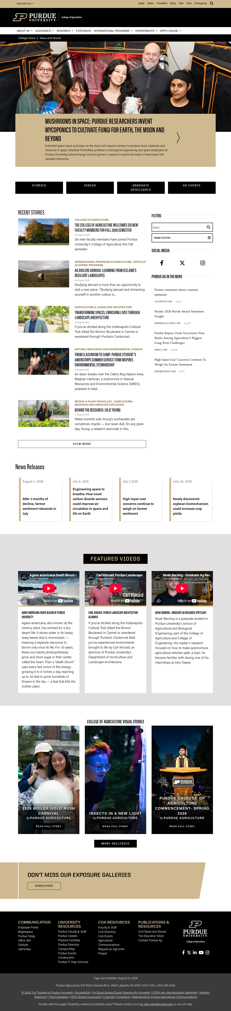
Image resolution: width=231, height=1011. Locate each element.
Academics (43, 31)
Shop (173, 3)
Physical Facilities (69, 940)
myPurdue (24, 949)
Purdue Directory (68, 944)
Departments (145, 31)
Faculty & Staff (107, 927)
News (150, 3)
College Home (26, 38)
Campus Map (66, 949)
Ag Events (192, 185)
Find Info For (24, 4)
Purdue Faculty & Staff (72, 931)
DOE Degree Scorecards (86, 997)
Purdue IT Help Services (73, 962)
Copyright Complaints (116, 997)
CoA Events (105, 936)
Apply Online (169, 31)
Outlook (23, 945)
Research (64, 31)
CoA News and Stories (152, 931)
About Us (23, 31)
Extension (83, 31)
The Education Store (151, 936)
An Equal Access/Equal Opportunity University (121, 992)
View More (82, 444)
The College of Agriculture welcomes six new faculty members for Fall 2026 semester (106, 227)
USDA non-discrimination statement (174, 992)
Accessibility (82, 992)
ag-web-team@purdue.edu (156, 1004)
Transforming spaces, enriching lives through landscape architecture (107, 315)
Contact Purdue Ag (150, 940)
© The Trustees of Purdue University (47, 992)
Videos (90, 185)
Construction (66, 957)
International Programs (112, 31)
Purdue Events (67, 953)
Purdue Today (26, 936)
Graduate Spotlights (141, 187)
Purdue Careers (67, 936)
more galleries (119, 843)
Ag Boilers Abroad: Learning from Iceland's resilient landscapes (105, 273)
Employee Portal (28, 927)
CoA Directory (107, 932)
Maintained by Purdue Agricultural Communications (164, 997)
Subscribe (44, 885)
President (162, 3)
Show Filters (174, 237)
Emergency (201, 3)
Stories (39, 185)
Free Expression (59, 997)
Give (189, 3)
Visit (181, 3)
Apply (141, 3)
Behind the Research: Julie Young (98, 409)
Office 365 (24, 940)
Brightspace (25, 932)
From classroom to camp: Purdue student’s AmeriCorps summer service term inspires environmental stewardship (105, 359)
